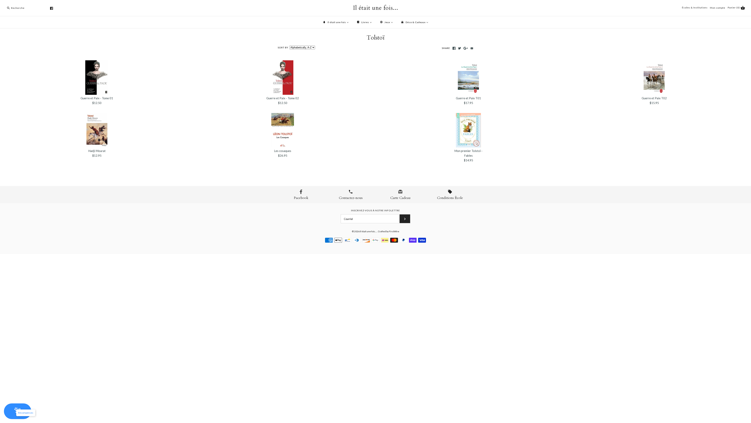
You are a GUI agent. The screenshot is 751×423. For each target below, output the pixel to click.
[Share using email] (471, 48)
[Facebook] (51, 8)
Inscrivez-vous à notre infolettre (375, 210)
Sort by (283, 47)
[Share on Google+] (466, 48)
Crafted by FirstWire (388, 231)
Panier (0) (734, 7)
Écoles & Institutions (695, 7)
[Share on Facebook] (454, 48)
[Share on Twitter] (459, 48)
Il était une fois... (368, 231)
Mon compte (717, 7)
